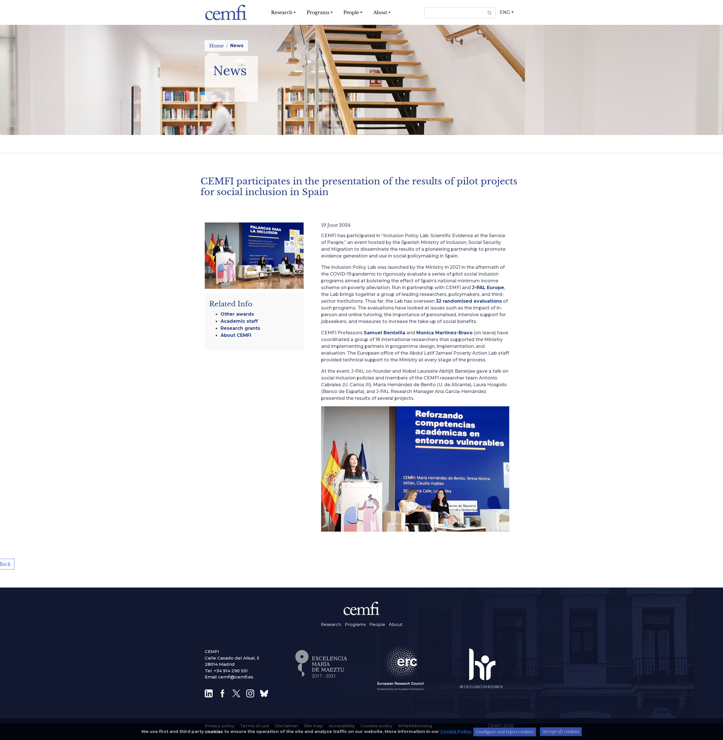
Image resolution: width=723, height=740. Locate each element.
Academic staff (239, 321)
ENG (505, 12)
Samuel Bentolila (384, 332)
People (377, 624)
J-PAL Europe (488, 287)
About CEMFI (236, 335)
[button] (324, 375)
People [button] (351, 12)
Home (216, 46)
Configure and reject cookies (504, 731)
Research (331, 624)
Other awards (237, 314)
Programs (355, 624)
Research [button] (281, 12)
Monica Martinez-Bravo (444, 332)
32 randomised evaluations (469, 301)
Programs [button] (318, 12)
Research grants (240, 328)
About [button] (380, 12)
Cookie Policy (455, 731)
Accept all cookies (561, 731)
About (395, 624)
